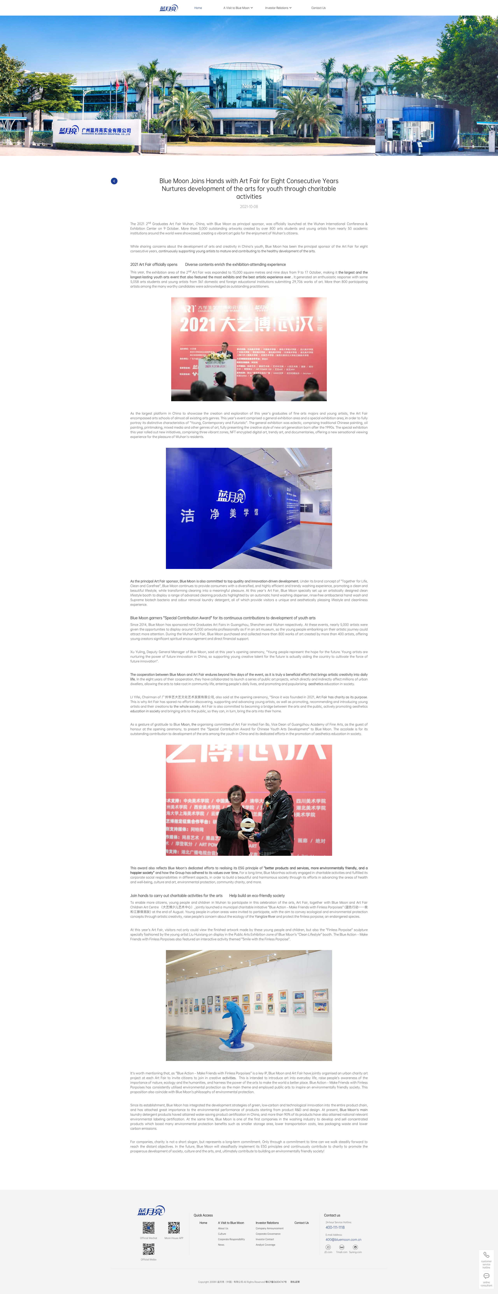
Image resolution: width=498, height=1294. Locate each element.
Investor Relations (267, 1222)
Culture (222, 1233)
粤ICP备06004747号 (276, 1281)
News (221, 1244)
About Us (223, 1228)
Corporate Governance (268, 1233)
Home (203, 1222)
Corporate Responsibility (231, 1239)
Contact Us (302, 1222)
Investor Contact (265, 1239)
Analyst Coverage (265, 1244)
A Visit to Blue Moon (231, 1222)
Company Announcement (270, 1228)
